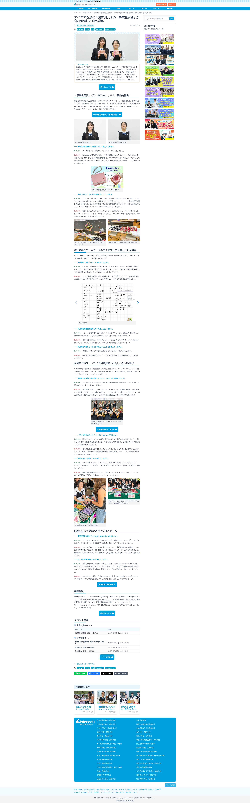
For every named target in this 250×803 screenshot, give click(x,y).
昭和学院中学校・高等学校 (106, 740)
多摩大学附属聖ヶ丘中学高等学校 (108, 755)
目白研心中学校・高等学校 (106, 779)
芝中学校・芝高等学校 (104, 736)
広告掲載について (86, 792)
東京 (92, 29)
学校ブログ (156, 8)
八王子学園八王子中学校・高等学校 (148, 771)
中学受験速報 (143, 789)
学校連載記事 (106, 8)
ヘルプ (135, 792)
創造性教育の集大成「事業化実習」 (105, 115)
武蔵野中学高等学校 (104, 775)
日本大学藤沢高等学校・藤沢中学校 (109, 767)
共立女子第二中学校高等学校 (107, 728)
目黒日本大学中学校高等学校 (146, 775)
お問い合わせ (120, 792)
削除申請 (128, 792)
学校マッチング (162, 4)
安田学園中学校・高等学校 (145, 779)
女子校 (87, 29)
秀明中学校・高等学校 (144, 736)
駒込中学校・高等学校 (104, 732)
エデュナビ (144, 8)
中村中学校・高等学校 (104, 759)
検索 (171, 18)
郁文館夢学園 (141, 720)
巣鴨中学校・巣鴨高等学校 (106, 748)
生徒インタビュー (110, 29)
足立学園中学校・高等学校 (106, 720)
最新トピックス (132, 789)
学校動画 (169, 8)
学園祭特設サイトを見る (105, 429)
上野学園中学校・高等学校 (106, 724)
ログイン (172, 4)
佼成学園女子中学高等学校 (145, 728)
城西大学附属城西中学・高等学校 (148, 740)
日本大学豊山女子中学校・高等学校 (148, 763)
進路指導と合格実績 (106, 584)
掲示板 (81, 8)
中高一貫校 (80, 29)
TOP (75, 789)
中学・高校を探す (93, 8)
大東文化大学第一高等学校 (106, 752)
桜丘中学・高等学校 (143, 732)
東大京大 (131, 8)
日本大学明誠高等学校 (144, 767)
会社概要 (77, 792)
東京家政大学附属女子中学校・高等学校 (150, 755)
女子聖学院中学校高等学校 (145, 744)
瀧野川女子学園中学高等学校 (85, 25)
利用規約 (96, 792)
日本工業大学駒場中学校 (145, 759)
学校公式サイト (105, 87)
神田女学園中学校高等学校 (145, 724)
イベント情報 (106, 657)
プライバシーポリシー (107, 792)
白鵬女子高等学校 (103, 771)
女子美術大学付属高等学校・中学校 (109, 744)
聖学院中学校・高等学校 (145, 748)
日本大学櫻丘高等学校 (104, 763)
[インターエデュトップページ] (85, 722)
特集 (118, 8)
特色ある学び (99, 29)
